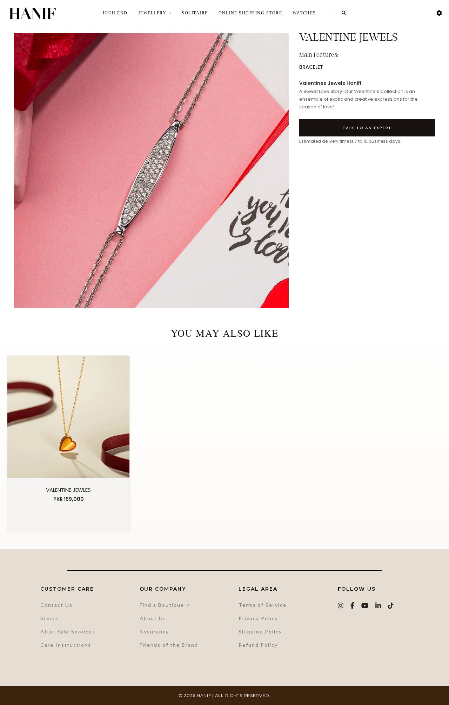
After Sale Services (67, 631)
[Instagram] (341, 605)
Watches (304, 13)
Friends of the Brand (169, 645)
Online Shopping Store (250, 13)
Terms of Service (263, 605)
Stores (49, 618)
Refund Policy (258, 645)
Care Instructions (65, 645)
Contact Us (56, 605)
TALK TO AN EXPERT (367, 127)
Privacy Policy (258, 618)
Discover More (68, 517)
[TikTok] (391, 605)
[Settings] (439, 13)
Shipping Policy (260, 631)
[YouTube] (365, 605)
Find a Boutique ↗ (165, 605)
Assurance (154, 631)
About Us (153, 618)
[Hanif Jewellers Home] (32, 13)
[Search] (344, 13)
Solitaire (195, 13)
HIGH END (115, 13)
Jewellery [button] (153, 13)
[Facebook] (352, 605)
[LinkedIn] (378, 605)
